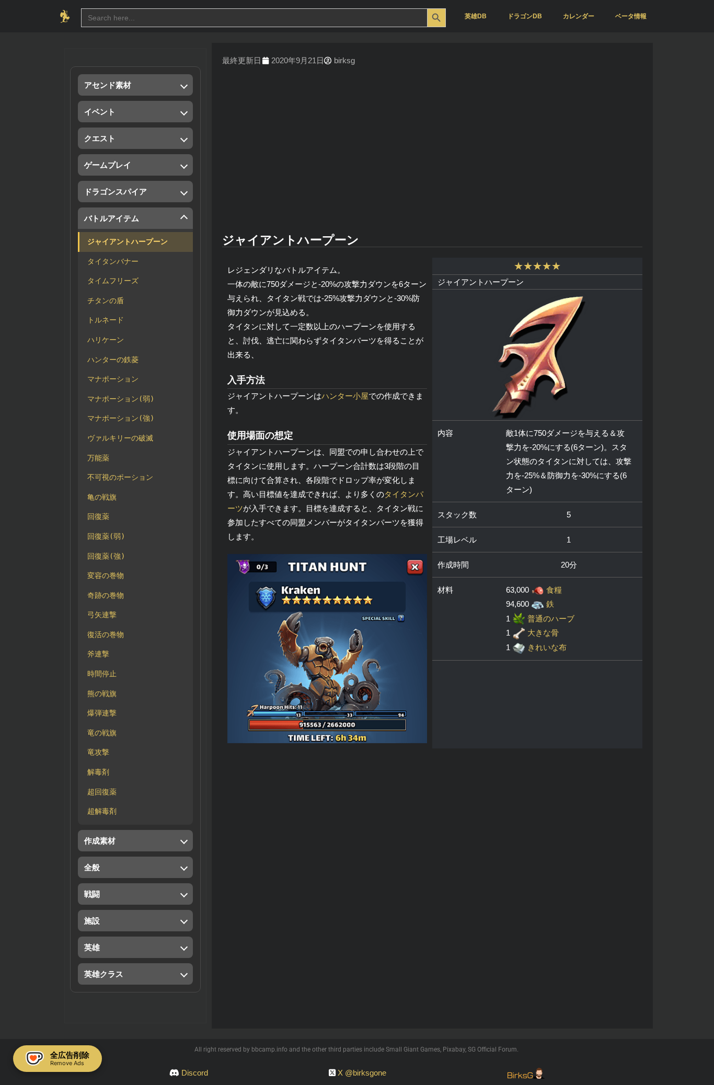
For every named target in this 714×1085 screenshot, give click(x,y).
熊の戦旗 (102, 693)
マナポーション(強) (120, 418)
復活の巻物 (105, 634)
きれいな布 (547, 647)
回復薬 (98, 516)
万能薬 (98, 458)
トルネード (105, 320)
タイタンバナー (113, 261)
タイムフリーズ (113, 280)
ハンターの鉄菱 (113, 359)
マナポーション (113, 379)
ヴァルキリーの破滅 (120, 438)
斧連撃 (98, 654)
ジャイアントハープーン (127, 241)
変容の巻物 (105, 575)
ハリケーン (105, 340)
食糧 (554, 589)
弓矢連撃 (102, 614)
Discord (194, 1072)
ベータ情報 (631, 16)
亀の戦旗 (102, 497)
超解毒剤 (102, 811)
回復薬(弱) (106, 536)
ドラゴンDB (525, 16)
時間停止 (102, 674)
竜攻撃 (98, 752)
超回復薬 (102, 792)
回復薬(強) (106, 556)
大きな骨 (543, 632)
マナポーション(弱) (120, 399)
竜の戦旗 (102, 733)
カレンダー (578, 16)
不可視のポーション (120, 477)
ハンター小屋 (344, 395)
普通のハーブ (550, 618)
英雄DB (476, 16)
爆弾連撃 (102, 713)
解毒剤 (98, 772)
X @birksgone (362, 1072)
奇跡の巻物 (105, 595)
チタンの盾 (105, 300)
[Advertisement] (432, 151)
